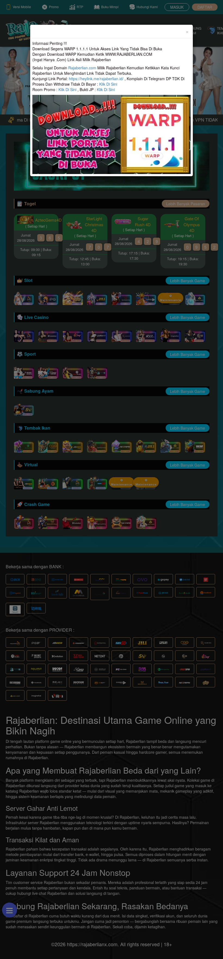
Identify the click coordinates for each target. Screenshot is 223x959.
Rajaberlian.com (82, 67)
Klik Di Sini (108, 84)
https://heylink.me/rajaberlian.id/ (96, 78)
